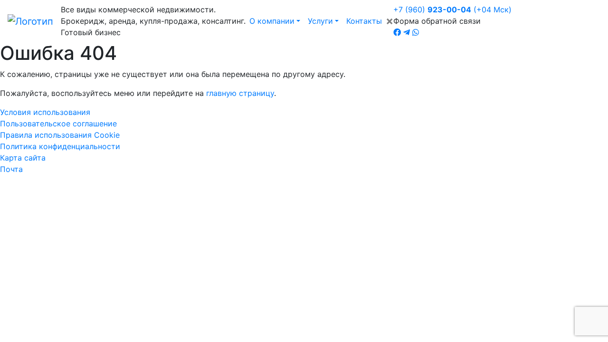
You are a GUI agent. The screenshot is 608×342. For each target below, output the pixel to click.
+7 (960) (452, 9)
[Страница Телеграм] (406, 32)
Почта (11, 169)
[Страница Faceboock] (397, 32)
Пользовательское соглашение (58, 123)
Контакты (364, 21)
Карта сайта (23, 157)
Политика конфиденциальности (60, 146)
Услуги (320, 21)
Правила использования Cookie (60, 135)
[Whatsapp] (415, 32)
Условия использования (45, 112)
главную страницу (240, 93)
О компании (271, 21)
